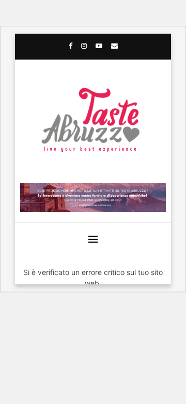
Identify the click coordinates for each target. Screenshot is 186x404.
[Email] (114, 45)
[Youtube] (99, 45)
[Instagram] (84, 45)
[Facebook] (70, 45)
